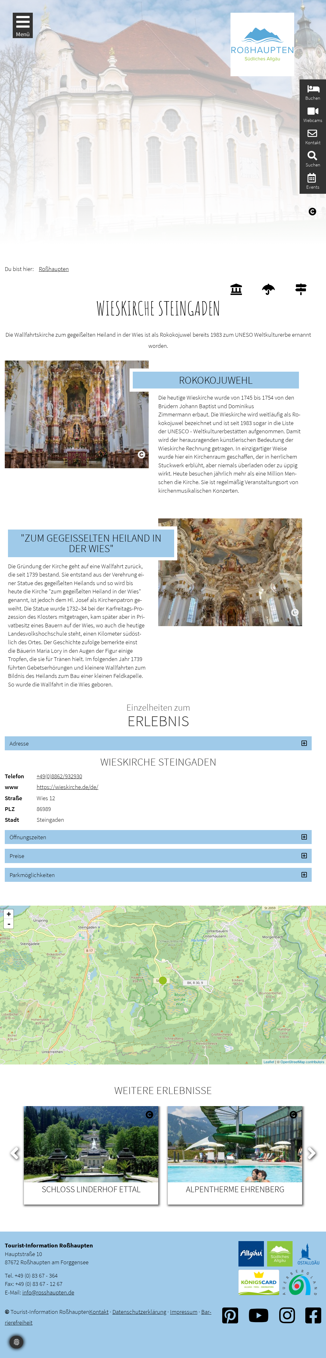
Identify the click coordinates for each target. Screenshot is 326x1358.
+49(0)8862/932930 (59, 776)
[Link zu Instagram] (287, 1315)
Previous (14, 1152)
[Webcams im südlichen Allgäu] (312, 113)
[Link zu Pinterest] (230, 1315)
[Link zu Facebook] (313, 1315)
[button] (158, 743)
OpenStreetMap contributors (302, 1061)
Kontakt (99, 1311)
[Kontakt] (311, 135)
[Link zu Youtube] (258, 1315)
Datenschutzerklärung (139, 1311)
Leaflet (269, 1061)
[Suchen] (311, 157)
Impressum (183, 1311)
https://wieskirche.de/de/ (67, 787)
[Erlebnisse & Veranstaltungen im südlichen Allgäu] (311, 180)
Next (311, 1152)
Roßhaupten (54, 269)
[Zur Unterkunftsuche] (312, 91)
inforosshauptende (48, 1292)
